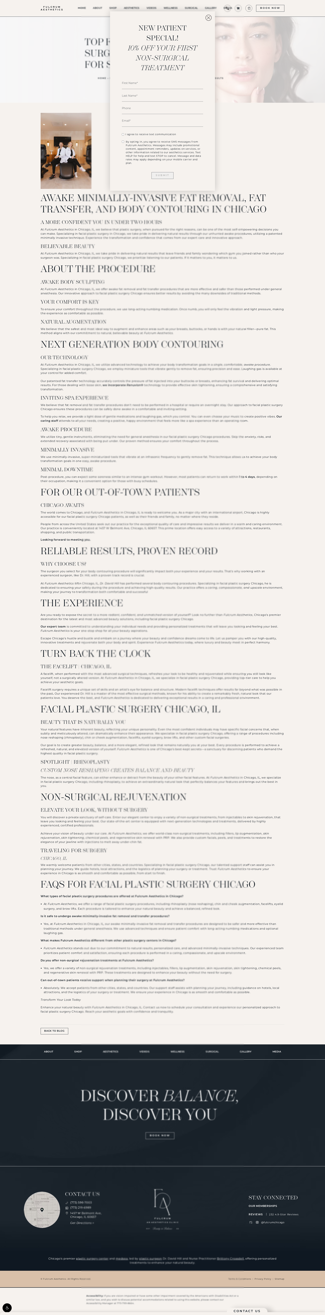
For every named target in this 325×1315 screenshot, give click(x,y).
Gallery (246, 1052)
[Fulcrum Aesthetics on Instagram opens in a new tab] (257, 1222)
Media (277, 1052)
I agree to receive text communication (150, 134)
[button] (7, 1307)
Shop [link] (78, 1052)
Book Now (270, 8)
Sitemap (279, 1279)
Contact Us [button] (247, 1311)
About (48, 1052)
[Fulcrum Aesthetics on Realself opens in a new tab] (251, 1222)
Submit (162, 175)
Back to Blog (54, 1031)
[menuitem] (251, 1222)
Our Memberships (263, 1206)
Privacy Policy (263, 1279)
